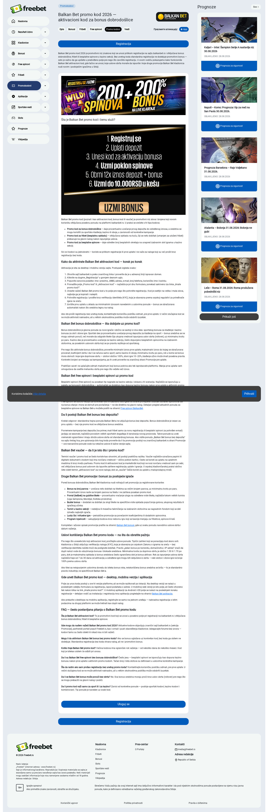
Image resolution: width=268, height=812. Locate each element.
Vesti (127, 29)
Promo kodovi (113, 29)
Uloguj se (123, 704)
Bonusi (21, 53)
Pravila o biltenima (198, 803)
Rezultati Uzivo (25, 32)
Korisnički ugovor (69, 803)
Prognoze (23, 128)
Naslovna (23, 21)
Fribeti (21, 75)
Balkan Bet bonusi (125, 525)
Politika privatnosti (133, 803)
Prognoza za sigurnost (231, 65)
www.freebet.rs (48, 767)
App (185, 29)
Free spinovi (24, 64)
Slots (20, 118)
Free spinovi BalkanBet (132, 408)
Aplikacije (23, 96)
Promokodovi (24, 85)
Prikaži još (229, 316)
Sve (255, 7)
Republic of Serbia (186, 759)
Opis (62, 29)
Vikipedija (23, 139)
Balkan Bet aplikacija (162, 593)
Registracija (123, 44)
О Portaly (139, 749)
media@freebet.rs (186, 749)
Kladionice (23, 43)
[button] (45, 32)
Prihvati (249, 393)
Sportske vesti (25, 107)
